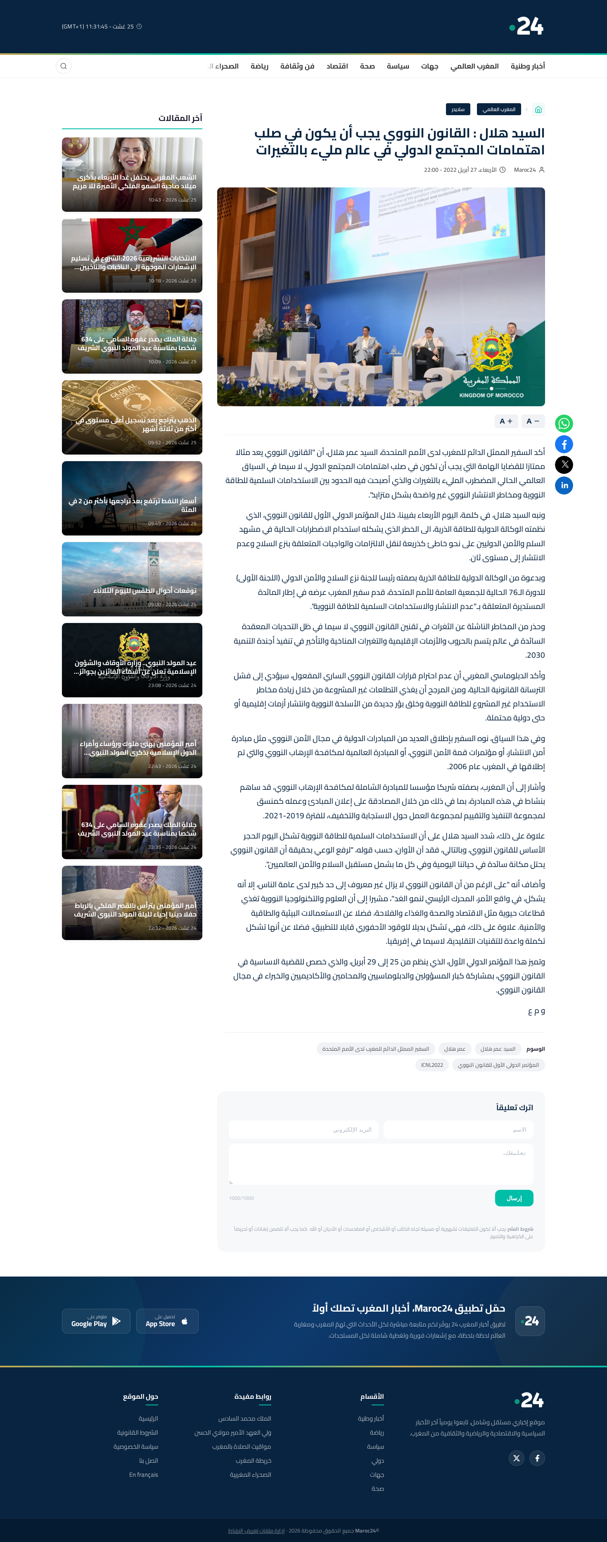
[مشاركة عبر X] (564, 465)
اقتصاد (337, 66)
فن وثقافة (297, 66)
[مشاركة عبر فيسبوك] (564, 444)
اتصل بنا (148, 1461)
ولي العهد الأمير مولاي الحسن (232, 1433)
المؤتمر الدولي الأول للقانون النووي (498, 1065)
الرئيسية (148, 1419)
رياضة (259, 66)
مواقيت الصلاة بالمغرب (241, 1447)
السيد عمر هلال (498, 1049)
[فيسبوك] (537, 1458)
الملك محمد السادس (244, 1419)
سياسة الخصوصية (136, 1447)
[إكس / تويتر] (516, 1458)
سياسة (398, 66)
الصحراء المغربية (213, 66)
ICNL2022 (432, 1065)
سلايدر (458, 109)
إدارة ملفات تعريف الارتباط (256, 1530)
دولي (378, 1461)
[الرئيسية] (538, 109)
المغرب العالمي (475, 66)
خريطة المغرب (253, 1461)
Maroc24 (525, 169)
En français (143, 1475)
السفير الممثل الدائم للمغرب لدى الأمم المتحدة (375, 1049)
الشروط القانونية (137, 1433)
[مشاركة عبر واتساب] (564, 424)
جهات (430, 66)
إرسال (514, 1198)
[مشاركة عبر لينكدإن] (564, 485)
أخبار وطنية (528, 66)
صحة (367, 66)
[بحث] (63, 66)
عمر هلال (455, 1049)
